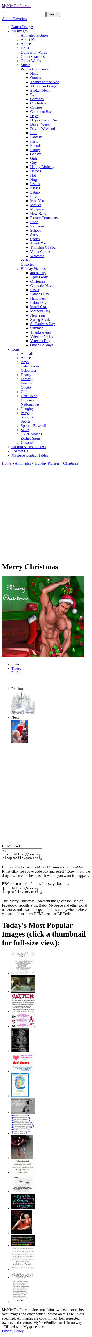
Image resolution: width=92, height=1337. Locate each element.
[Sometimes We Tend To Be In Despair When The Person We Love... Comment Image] (23, 1026)
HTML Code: (12, 846)
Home (6, 463)
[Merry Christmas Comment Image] (23, 713)
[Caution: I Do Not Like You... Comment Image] (23, 1011)
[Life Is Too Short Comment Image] (20, 1302)
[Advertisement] (46, 511)
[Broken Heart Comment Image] (22, 1158)
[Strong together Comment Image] (23, 1208)
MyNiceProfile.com (16, 6)
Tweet (16, 668)
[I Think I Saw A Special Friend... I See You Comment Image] (20, 1096)
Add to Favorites (14, 19)
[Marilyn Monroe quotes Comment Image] (21, 1233)
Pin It (15, 673)
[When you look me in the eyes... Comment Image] (23, 1269)
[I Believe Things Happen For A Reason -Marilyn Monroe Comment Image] (20, 1051)
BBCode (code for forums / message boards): (35, 884)
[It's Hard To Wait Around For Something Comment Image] (23, 1112)
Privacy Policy (13, 1331)
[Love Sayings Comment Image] (23, 973)
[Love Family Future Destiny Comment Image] (23, 1133)
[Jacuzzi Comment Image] (23, 992)
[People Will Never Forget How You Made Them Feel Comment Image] (23, 1245)
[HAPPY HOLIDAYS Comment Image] (19, 742)
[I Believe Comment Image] (23, 1191)
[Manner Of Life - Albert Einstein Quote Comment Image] (23, 1172)
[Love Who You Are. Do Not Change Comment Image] (23, 1071)
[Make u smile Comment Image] (23, 1277)
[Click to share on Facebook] (43, 616)
